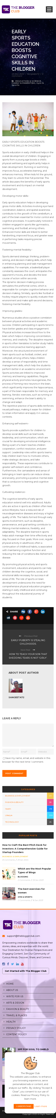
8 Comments (8, 860)
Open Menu (49, 9)
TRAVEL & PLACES (16, 1015)
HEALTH (11, 1021)
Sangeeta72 (33, 74)
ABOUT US (12, 990)
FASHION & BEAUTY (14, 802)
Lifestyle (8, 815)
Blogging (23, 877)
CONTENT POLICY (16, 1034)
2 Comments (24, 880)
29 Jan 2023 (38, 880)
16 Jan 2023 (38, 900)
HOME (10, 983)
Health (8, 809)
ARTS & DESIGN (15, 1002)
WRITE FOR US (14, 996)
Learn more (40, 1106)
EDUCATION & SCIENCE (28, 81)
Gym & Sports (25, 897)
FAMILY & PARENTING (23, 83)
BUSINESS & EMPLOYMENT (17, 796)
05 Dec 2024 (18, 74)
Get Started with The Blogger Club (26, 971)
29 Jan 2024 (22, 860)
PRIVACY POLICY (16, 1028)
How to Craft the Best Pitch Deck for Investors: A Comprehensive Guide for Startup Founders (25, 849)
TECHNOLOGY (12, 822)
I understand (23, 1106)
